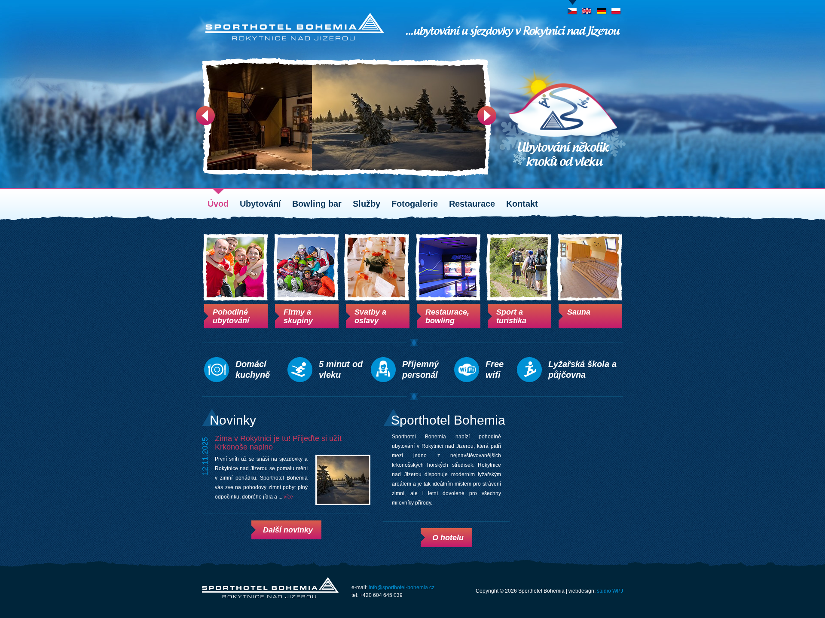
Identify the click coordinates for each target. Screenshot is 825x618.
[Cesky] (572, 8)
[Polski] (616, 8)
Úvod (218, 203)
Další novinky (288, 530)
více (288, 497)
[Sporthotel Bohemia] (294, 26)
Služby (366, 203)
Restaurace (472, 203)
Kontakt (522, 203)
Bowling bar (317, 203)
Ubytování (260, 203)
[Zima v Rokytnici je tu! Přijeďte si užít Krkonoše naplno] (342, 480)
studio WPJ (610, 591)
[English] (587, 8)
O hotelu (448, 537)
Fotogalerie (414, 203)
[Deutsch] (601, 8)
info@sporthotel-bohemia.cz (401, 587)
